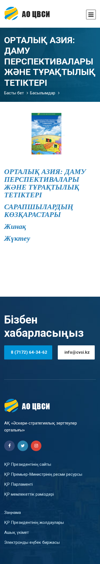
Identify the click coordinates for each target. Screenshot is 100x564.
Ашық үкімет (16, 532)
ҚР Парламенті (18, 484)
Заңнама (12, 512)
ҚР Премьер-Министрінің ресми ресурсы (43, 474)
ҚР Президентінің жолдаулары (34, 522)
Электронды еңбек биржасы (32, 542)
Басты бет (14, 92)
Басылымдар (42, 92)
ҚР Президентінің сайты (27, 464)
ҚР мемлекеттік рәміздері (29, 494)
